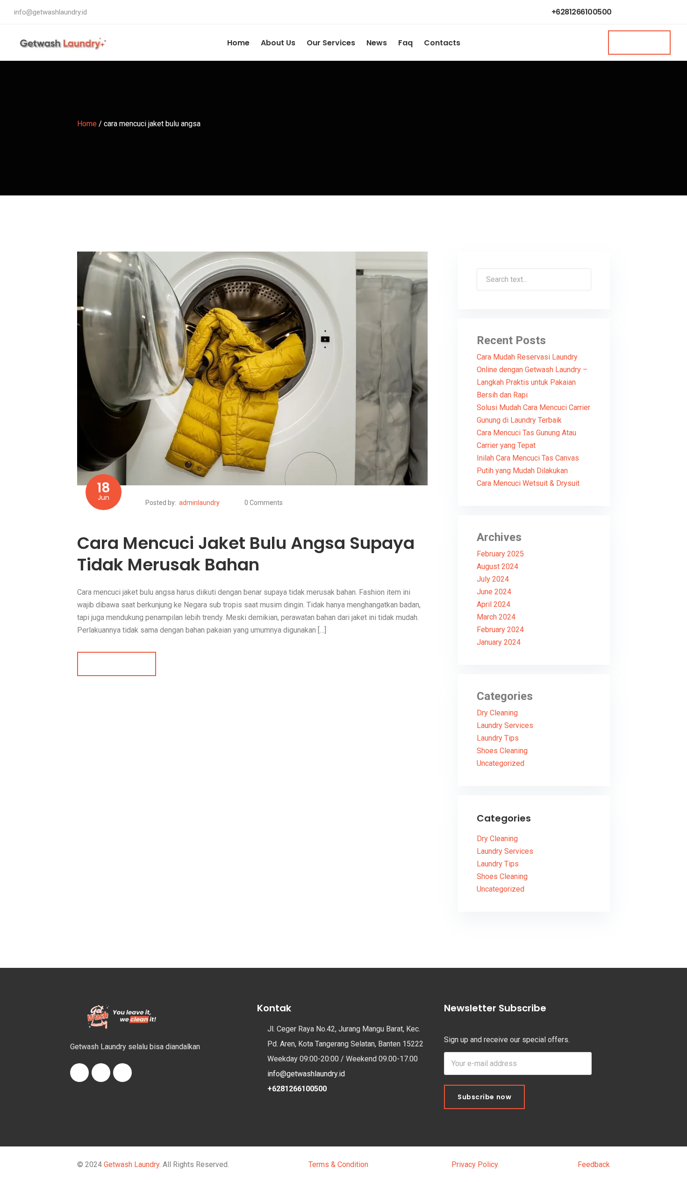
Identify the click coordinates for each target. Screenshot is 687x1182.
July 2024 (493, 579)
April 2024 (493, 604)
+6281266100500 (581, 12)
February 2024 (500, 629)
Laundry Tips (498, 738)
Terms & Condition (340, 1164)
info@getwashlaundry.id (50, 12)
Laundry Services (505, 725)
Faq (405, 42)
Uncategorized (500, 763)
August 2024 (497, 566)
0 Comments (263, 502)
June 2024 (494, 591)
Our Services (331, 42)
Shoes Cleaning (502, 750)
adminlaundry (199, 502)
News (376, 42)
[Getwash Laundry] (63, 43)
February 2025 (500, 553)
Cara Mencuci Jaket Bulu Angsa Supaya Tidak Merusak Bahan (246, 554)
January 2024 (499, 642)
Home (238, 42)
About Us (278, 42)
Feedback (594, 1164)
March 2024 (496, 617)
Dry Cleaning (497, 712)
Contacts (442, 42)
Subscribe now (484, 1097)
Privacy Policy (474, 1164)
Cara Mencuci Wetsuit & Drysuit (528, 483)
